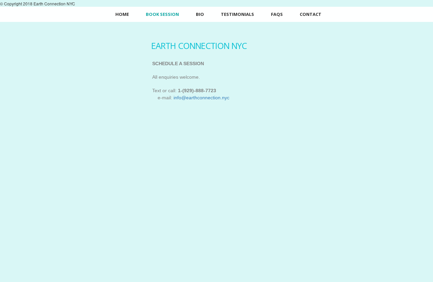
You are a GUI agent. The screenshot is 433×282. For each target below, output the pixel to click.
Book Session (162, 14)
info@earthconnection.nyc (201, 97)
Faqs (277, 14)
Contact (310, 14)
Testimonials (237, 14)
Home (122, 14)
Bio (200, 14)
